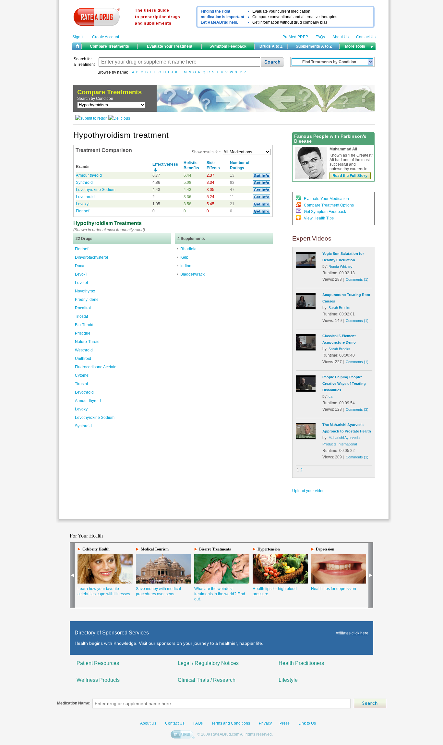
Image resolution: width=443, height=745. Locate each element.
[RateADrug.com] (183, 734)
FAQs (320, 37)
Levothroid (85, 197)
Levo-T (81, 274)
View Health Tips (319, 218)
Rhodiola (188, 249)
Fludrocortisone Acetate (95, 367)
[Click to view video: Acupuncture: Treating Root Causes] (306, 308)
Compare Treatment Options (329, 205)
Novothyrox (85, 291)
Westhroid (84, 350)
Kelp (184, 257)
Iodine (185, 266)
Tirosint (81, 384)
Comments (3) (357, 409)
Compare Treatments (109, 46)
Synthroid (84, 182)
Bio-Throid (84, 325)
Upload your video (308, 491)
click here (360, 633)
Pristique (82, 333)
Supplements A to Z (314, 46)
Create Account (105, 37)
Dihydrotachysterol (91, 257)
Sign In (78, 37)
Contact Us (366, 37)
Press (285, 723)
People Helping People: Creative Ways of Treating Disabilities (344, 383)
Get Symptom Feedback (325, 211)
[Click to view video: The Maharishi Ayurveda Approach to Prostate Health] (306, 438)
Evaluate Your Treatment (169, 46)
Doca (79, 266)
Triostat (81, 316)
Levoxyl (83, 204)
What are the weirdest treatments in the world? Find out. (219, 593)
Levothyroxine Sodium (95, 189)
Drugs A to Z (270, 46)
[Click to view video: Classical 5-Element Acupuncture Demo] (306, 349)
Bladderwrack (192, 274)
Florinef (82, 211)
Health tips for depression (333, 588)
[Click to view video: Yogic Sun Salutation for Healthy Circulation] (306, 267)
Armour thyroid (89, 175)
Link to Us (307, 723)
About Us (340, 37)
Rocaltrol (83, 308)
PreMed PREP (295, 37)
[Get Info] (261, 176)
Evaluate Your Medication (326, 198)
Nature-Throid (87, 341)
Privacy (265, 723)
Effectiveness (165, 164)
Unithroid (83, 358)
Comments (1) (357, 279)
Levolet (81, 282)
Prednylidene (87, 299)
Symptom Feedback (228, 46)
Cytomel (82, 375)
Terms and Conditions (230, 723)
